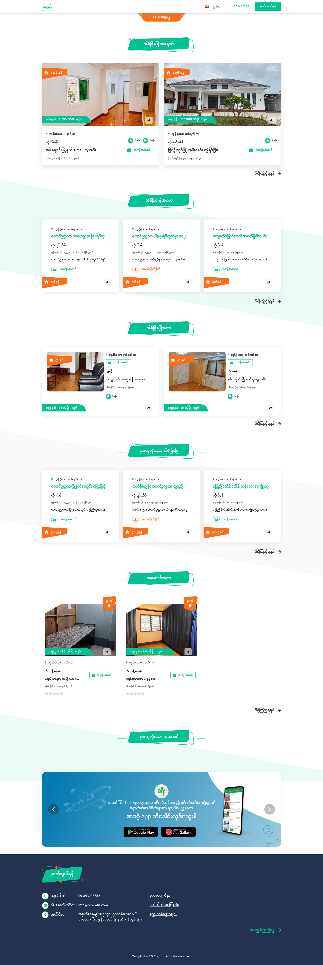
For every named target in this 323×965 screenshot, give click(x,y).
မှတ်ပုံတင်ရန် (268, 6)
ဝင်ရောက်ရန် (242, 6)
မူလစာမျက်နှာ (160, 896)
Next (269, 809)
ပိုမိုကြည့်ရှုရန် (264, 173)
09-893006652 (89, 896)
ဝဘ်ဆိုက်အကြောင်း (164, 905)
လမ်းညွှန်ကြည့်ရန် (261, 930)
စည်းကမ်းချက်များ (163, 914)
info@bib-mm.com (93, 905)
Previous (53, 809)
